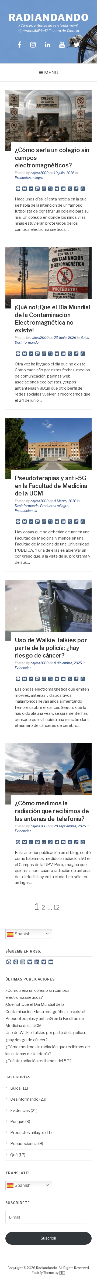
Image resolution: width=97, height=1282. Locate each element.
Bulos (85, 338)
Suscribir (48, 1238)
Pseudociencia (26, 511)
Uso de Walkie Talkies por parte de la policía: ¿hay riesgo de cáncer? (51, 648)
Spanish (21, 934)
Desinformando (27, 342)
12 (56, 907)
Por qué (17, 1121)
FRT (62, 1273)
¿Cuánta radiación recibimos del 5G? (38, 1060)
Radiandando (48, 17)
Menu (51, 72)
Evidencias (23, 668)
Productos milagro (29, 178)
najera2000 (39, 173)
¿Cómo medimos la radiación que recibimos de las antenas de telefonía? (52, 811)
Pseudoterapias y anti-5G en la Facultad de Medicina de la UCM (51, 486)
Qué (14, 1154)
